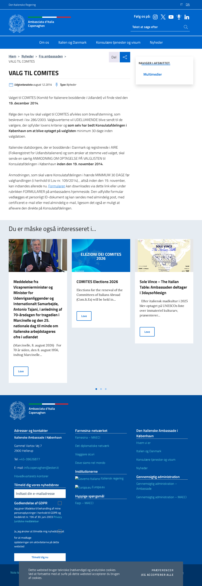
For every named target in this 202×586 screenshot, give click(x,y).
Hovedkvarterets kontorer (31, 476)
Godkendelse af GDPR (30, 503)
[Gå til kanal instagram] (154, 16)
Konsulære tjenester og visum (155, 459)
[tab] (96, 389)
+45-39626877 (29, 459)
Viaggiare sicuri (84, 454)
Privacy (57, 517)
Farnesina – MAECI (87, 437)
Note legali (16, 572)
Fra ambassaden (51, 56)
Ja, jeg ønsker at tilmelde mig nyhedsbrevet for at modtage (39, 531)
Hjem (12, 56)
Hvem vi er (143, 442)
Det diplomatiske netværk (92, 445)
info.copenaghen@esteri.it (41, 467)
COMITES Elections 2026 (97, 281)
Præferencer (163, 570)
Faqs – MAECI (84, 503)
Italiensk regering (111, 478)
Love (23, 371)
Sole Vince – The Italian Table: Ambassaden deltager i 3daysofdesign (163, 287)
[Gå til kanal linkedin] (186, 16)
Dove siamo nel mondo (90, 462)
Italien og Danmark (148, 451)
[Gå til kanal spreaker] (178, 16)
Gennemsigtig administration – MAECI (161, 497)
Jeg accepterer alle (157, 574)
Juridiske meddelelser (26, 521)
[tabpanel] (38, 312)
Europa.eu (98, 487)
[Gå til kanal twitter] (162, 16)
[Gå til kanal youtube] (170, 16)
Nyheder (28, 56)
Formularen (56, 186)
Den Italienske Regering (22, 5)
